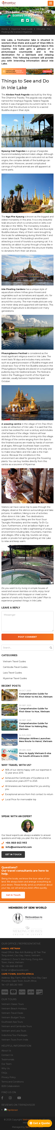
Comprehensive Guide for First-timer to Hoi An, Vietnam (36, 695)
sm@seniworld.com (18, 970)
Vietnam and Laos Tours (13, 1030)
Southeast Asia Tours (12, 1022)
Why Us (5, 1068)
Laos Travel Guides (12, 672)
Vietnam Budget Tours (13, 1017)
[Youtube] (19, 1098)
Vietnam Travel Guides (14, 661)
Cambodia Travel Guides (15, 667)
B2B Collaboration (10, 1086)
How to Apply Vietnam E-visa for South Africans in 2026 (35, 755)
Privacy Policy (8, 1077)
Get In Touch (13, 854)
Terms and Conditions (12, 1081)
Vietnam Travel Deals (12, 1013)
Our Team (6, 1064)
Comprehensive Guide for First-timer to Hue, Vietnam (34, 710)
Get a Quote (41, 1123)
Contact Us (7, 1055)
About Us (6, 1050)
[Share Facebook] (22, 20)
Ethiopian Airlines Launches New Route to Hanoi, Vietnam (35, 740)
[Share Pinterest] (32, 20)
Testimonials (7, 1059)
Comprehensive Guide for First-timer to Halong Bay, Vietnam (33, 726)
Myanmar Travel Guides (15, 678)
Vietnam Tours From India (14, 1039)
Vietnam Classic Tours (12, 1004)
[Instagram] (10, 1098)
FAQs (4, 1073)
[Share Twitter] (27, 20)
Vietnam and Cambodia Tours (16, 1026)
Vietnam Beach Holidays (14, 1008)
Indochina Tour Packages (14, 1035)
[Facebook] (2, 1098)
